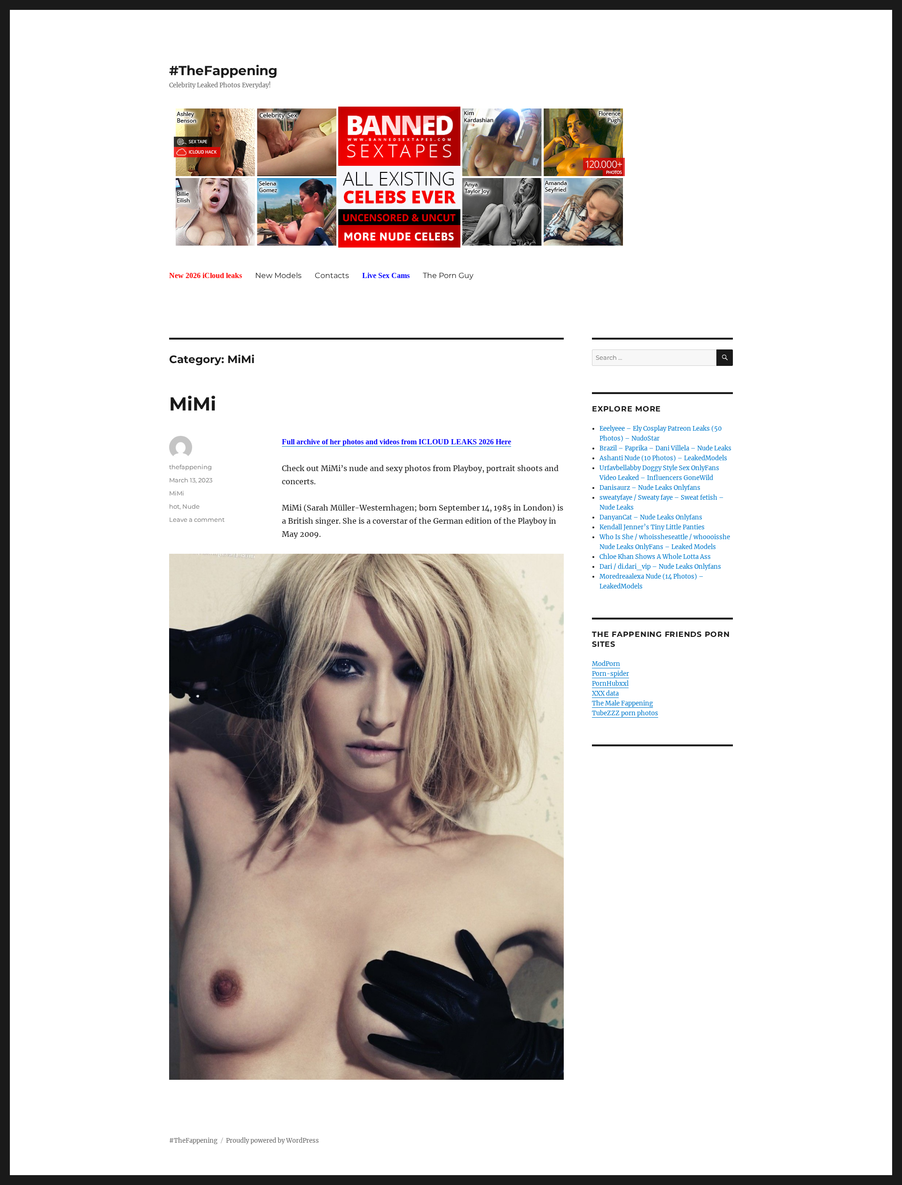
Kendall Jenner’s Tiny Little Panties (652, 527)
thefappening (190, 467)
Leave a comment (197, 519)
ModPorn (606, 664)
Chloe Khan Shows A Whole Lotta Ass (655, 557)
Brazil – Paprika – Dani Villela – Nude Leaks (665, 448)
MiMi (192, 403)
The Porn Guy (448, 275)
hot (174, 506)
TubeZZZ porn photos (625, 713)
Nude (191, 506)
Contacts (332, 275)
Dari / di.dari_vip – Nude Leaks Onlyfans (660, 567)
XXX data (605, 693)
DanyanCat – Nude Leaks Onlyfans (650, 517)
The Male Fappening (622, 703)
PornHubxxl (610, 684)
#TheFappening (223, 70)
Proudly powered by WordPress (272, 1141)
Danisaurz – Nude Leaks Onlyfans (649, 488)
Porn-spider (610, 674)
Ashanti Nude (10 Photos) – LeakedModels (663, 458)
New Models (278, 275)
